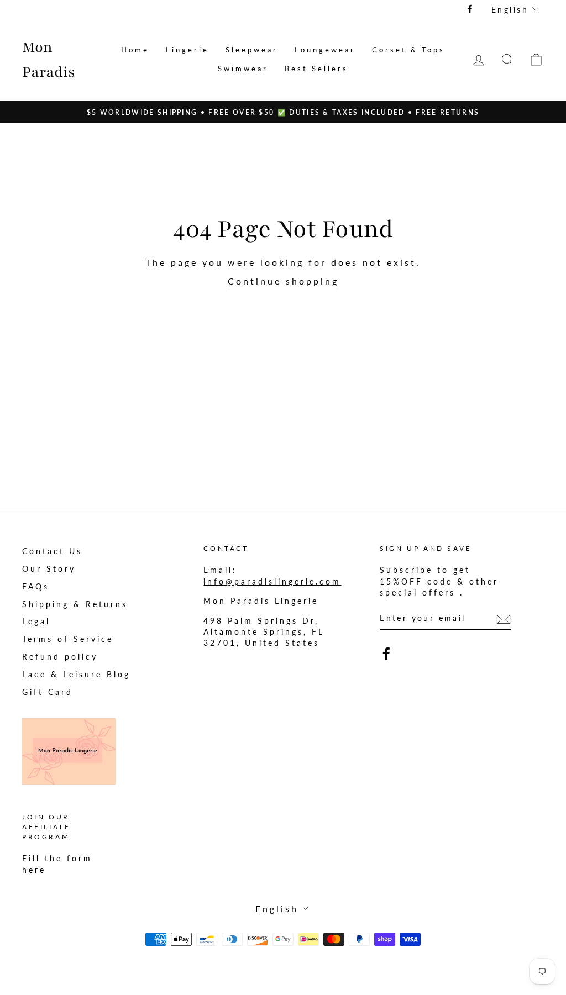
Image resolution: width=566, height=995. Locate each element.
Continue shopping (283, 281)
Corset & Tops (408, 49)
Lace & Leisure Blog (76, 674)
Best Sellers (316, 68)
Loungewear (325, 49)
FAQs (35, 586)
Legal (36, 621)
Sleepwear (252, 49)
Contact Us (52, 551)
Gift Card (47, 692)
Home (135, 49)
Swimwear (243, 68)
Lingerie (187, 49)
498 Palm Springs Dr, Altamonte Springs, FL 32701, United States (263, 632)
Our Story (49, 569)
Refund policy (60, 656)
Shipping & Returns (75, 604)
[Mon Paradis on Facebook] (386, 653)
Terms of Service (67, 639)
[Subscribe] (503, 619)
